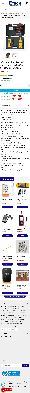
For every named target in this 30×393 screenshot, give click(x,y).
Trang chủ (7, 382)
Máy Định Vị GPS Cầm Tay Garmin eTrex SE (6, 286)
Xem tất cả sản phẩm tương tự (14, 296)
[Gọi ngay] (3, 390)
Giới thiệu (11, 383)
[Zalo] (3, 385)
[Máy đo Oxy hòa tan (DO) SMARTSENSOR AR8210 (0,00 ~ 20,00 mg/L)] (22, 189)
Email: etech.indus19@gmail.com (12, 326)
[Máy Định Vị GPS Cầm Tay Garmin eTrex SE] (7, 275)
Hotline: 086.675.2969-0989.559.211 (12, 324)
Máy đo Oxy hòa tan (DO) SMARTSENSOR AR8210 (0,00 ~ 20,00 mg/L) (22, 200)
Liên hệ (18, 382)
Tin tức (24, 382)
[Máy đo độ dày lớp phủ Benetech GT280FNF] (22, 218)
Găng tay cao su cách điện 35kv (21, 286)
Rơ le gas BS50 (21, 256)
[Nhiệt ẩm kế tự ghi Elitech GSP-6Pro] (7, 189)
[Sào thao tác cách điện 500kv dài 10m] (7, 246)
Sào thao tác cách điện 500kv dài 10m (7, 257)
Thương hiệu (18, 383)
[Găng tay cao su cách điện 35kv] (22, 275)
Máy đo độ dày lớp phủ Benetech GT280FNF (22, 228)
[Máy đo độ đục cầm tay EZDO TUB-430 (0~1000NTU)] (7, 218)
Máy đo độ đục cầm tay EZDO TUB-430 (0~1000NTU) (7, 228)
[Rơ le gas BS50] (22, 246)
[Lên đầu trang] (23, 385)
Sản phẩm (13, 382)
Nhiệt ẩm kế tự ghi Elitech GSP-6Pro (7, 200)
